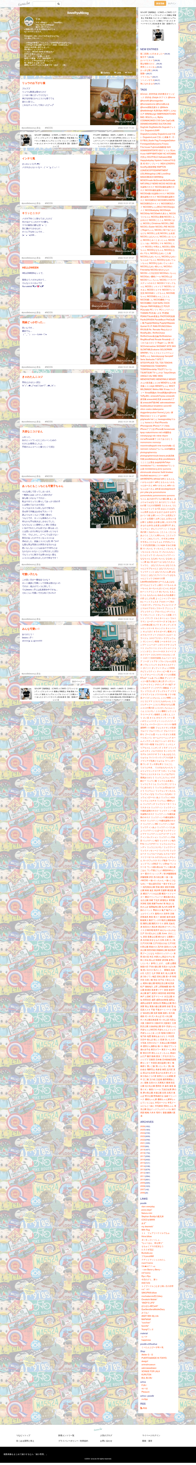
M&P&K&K (146, 1319)
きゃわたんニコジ (32, 377)
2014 (142, 1166)
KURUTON (146, 1374)
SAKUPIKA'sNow (149, 1292)
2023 (142, 1136)
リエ (38, 19)
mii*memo (146, 1272)
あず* (143, 1223)
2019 (142, 1149)
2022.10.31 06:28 (126, 366)
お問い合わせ (106, 1440)
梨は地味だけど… (148, 63)
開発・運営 (147, 1440)
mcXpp (144, 1399)
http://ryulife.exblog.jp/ (45, 24)
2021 (142, 1142)
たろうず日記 (147, 1249)
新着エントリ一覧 (66, 1435)
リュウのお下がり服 (33, 83)
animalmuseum (148, 1364)
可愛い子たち (30, 574)
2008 (142, 1186)
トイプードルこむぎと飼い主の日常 (157, 1286)
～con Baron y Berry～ (151, 1269)
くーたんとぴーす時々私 (152, 1347)
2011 (142, 1176)
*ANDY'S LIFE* (148, 1302)
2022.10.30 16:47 (126, 564)
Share (129, 72)
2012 (142, 1172)
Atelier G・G (147, 1354)
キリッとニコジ (31, 213)
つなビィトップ (23, 1435)
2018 (142, 1152)
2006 (142, 1192)
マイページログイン (151, 1435)
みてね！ (145, 1312)
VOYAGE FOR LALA (150, 1371)
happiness (146, 1339)
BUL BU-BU (146, 1377)
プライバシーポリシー (68, 1440)
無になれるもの (147, 83)
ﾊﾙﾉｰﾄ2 (144, 1388)
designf (144, 1361)
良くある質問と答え (25, 1440)
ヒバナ (144, 1336)
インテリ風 (28, 158)
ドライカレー (146, 76)
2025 (142, 1129)
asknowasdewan (149, 1367)
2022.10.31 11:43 (126, 127)
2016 (142, 1159)
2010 (142, 1179)
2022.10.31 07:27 (126, 257)
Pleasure (145, 1391)
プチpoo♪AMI (147, 1256)
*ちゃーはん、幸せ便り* (152, 1242)
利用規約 (84, 1440)
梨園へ (143, 73)
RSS (144, 1408)
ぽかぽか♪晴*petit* (149, 1306)
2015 (142, 1162)
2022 (142, 1139)
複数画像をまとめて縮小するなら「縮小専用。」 (26, 1454)
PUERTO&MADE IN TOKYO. (154, 1357)
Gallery (106, 72)
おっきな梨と (146, 70)
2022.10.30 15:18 (126, 673)
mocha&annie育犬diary (151, 1296)
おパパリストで (147, 60)
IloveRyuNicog (78, 12)
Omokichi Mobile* (149, 1299)
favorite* (145, 1325)
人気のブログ (106, 1435)
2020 (142, 1146)
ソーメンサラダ (147, 80)
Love (118, 72)
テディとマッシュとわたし (153, 1259)
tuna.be (97, 1429)
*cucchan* (146, 1322)
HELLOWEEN (30, 267)
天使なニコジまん (32, 431)
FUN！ (144, 1385)
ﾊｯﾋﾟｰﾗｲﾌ (145, 1289)
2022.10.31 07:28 (126, 203)
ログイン (172, 3)
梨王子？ (144, 56)
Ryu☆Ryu (146, 1276)
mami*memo (147, 1262)
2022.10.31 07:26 (126, 312)
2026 (142, 1126)
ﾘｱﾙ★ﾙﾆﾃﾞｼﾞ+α (148, 1266)
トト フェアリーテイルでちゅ (155, 1233)
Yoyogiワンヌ (147, 1329)
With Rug (145, 1229)
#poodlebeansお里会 (31, 127)
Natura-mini (146, 1213)
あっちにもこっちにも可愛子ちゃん (42, 486)
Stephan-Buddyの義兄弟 (152, 1216)
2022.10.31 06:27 (126, 476)
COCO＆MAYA (148, 1219)
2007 (142, 1189)
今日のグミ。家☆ (149, 1279)
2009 (142, 1182)
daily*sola (145, 1282)
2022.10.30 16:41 (126, 618)
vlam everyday (148, 1206)
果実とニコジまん (148, 66)
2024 (142, 1132)
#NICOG (49, 127)
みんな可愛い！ (31, 629)
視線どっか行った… (33, 322)
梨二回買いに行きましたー (152, 53)
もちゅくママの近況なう (152, 1246)
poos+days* (146, 1209)
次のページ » (78, 681)
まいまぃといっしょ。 (151, 1239)
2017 (142, 1156)
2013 (142, 1169)
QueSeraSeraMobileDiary (153, 1309)
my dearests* (147, 1226)
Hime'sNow (146, 1236)
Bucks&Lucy (147, 1252)
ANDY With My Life (150, 1315)
